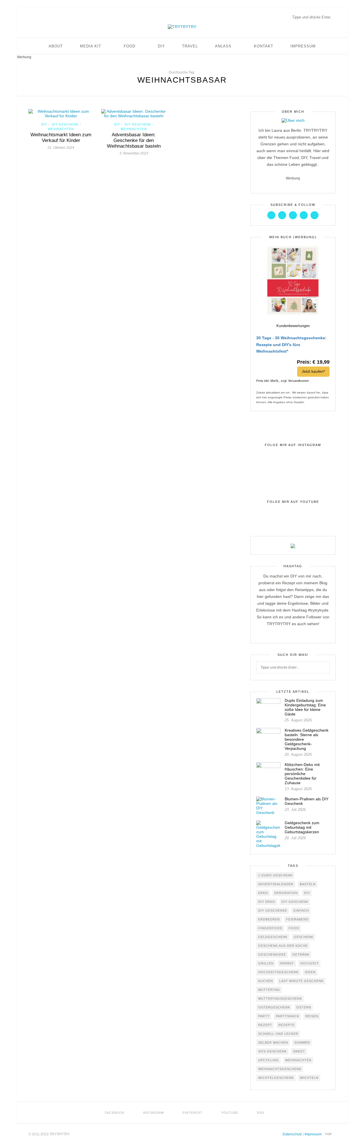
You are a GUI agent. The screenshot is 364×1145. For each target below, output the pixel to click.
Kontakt (263, 46)
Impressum (303, 46)
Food (129, 46)
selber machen (273, 1042)
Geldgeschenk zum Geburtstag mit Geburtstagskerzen (302, 827)
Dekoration (286, 893)
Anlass (223, 46)
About (56, 46)
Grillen (266, 963)
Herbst (287, 963)
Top (329, 1134)
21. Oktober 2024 (60, 148)
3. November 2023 (133, 153)
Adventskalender (275, 884)
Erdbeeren (269, 919)
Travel (190, 46)
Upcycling (268, 1060)
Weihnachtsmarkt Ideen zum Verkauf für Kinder (60, 137)
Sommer (302, 1042)
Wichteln (309, 1077)
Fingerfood (270, 928)
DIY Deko (266, 901)
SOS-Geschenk (272, 1051)
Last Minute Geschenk (301, 981)
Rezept (265, 1025)
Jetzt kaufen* (313, 371)
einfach (301, 910)
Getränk (300, 954)
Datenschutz (292, 1134)
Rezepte (286, 1025)
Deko (263, 893)
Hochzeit (309, 963)
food (294, 928)
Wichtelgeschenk (276, 1077)
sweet (299, 1051)
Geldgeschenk (273, 937)
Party (264, 1016)
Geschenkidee (272, 954)
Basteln (308, 884)
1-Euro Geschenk (275, 875)
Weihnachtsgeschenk (279, 1069)
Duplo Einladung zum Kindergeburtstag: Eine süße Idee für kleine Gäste (305, 707)
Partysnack (287, 1016)
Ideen (310, 972)
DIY (161, 46)
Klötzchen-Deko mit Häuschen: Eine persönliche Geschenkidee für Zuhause (302, 773)
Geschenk (303, 937)
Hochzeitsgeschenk (278, 972)
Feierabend (297, 919)
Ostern (303, 1007)
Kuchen (265, 981)
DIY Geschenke (272, 910)
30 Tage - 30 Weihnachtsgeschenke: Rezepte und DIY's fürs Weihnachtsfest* (291, 345)
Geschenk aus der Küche (283, 945)
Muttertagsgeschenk (280, 998)
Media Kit (90, 46)
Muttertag (269, 989)
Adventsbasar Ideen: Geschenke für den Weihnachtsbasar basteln (134, 140)
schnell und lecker (278, 1033)
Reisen (311, 1016)
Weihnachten (61, 129)
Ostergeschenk (274, 1007)
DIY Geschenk (65, 124)
